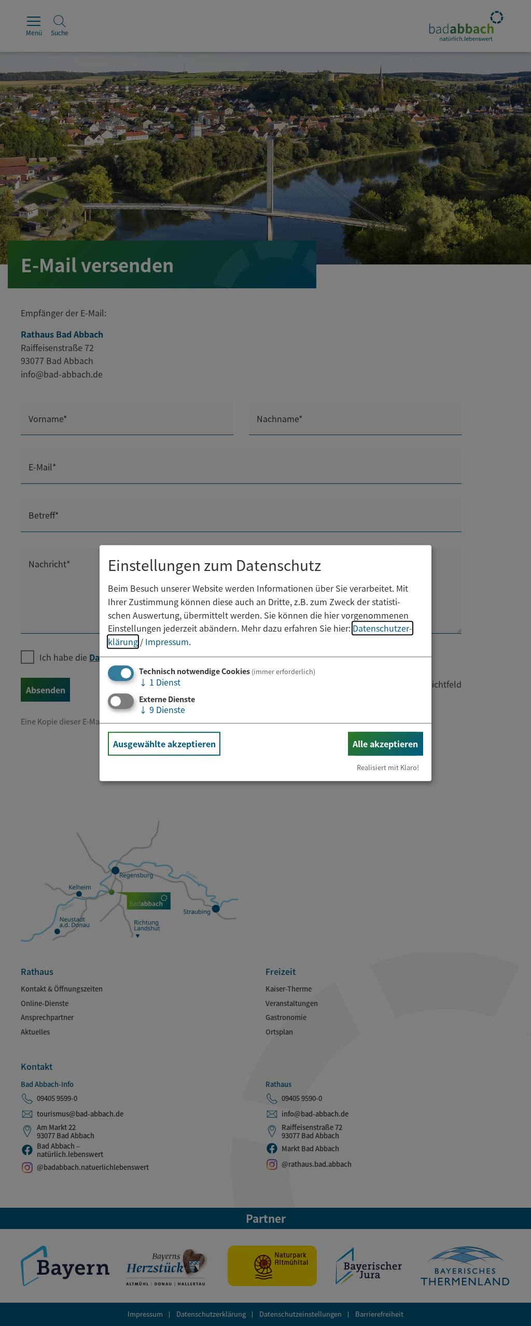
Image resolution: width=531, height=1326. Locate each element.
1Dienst (159, 682)
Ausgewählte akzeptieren (164, 743)
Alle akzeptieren (385, 743)
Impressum (167, 641)
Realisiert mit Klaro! (388, 767)
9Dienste (162, 709)
